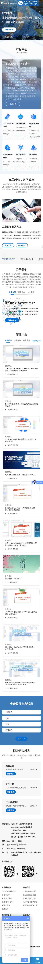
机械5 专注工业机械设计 (20, 833)
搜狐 (24, 830)
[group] (13, 36)
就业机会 (21, 292)
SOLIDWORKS (29, 837)
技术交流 (17, 340)
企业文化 (30, 292)
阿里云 (33, 833)
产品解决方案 (16, 830)
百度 (13, 824)
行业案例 (26, 340)
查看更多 (10, 774)
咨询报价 (21, 245)
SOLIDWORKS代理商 (24, 824)
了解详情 (13, 104)
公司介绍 (12, 292)
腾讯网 (13, 837)
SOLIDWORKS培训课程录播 (21, 827)
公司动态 (8, 340)
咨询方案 (8, 245)
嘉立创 (20, 837)
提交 (21, 739)
